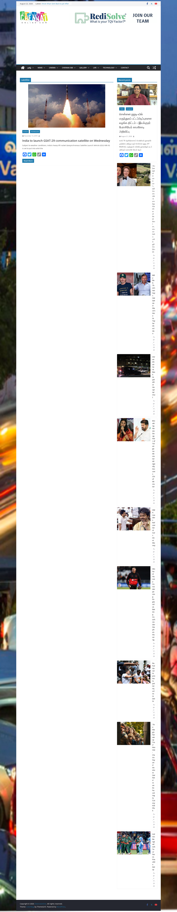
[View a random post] (154, 68)
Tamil (122, 109)
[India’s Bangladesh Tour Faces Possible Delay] (133, 860)
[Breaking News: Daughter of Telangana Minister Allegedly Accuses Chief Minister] (133, 462)
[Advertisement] (88, 46)
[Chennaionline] (23, 68)
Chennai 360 (67, 68)
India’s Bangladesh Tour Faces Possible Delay (153, 852)
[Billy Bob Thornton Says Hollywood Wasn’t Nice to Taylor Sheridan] (133, 313)
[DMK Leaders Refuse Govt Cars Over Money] (133, 536)
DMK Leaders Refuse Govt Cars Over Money (153, 528)
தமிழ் (29, 68)
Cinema (52, 68)
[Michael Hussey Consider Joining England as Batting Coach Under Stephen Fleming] (133, 612)
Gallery (83, 68)
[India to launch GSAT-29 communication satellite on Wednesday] (66, 106)
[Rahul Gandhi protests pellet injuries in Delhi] (133, 691)
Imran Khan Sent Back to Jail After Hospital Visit (153, 377)
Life (94, 68)
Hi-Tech (25, 131)
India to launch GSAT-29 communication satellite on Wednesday (66, 141)
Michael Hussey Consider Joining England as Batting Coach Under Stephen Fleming (153, 604)
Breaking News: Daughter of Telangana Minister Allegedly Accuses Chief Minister (153, 454)
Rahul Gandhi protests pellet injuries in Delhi (153, 682)
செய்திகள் (129, 109)
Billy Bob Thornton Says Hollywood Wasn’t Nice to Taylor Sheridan (55, 5)
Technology (108, 68)
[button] (32, 67)
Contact (125, 68)
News (40, 68)
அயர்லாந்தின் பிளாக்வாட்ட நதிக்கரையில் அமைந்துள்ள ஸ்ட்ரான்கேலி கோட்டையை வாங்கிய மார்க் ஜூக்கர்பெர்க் (153, 209)
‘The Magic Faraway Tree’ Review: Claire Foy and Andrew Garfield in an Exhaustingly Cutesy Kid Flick (153, 767)
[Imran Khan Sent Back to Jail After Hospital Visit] (133, 385)
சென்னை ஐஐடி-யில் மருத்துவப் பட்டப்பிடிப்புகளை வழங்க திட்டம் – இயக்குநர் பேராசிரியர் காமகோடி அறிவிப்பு (135, 122)
